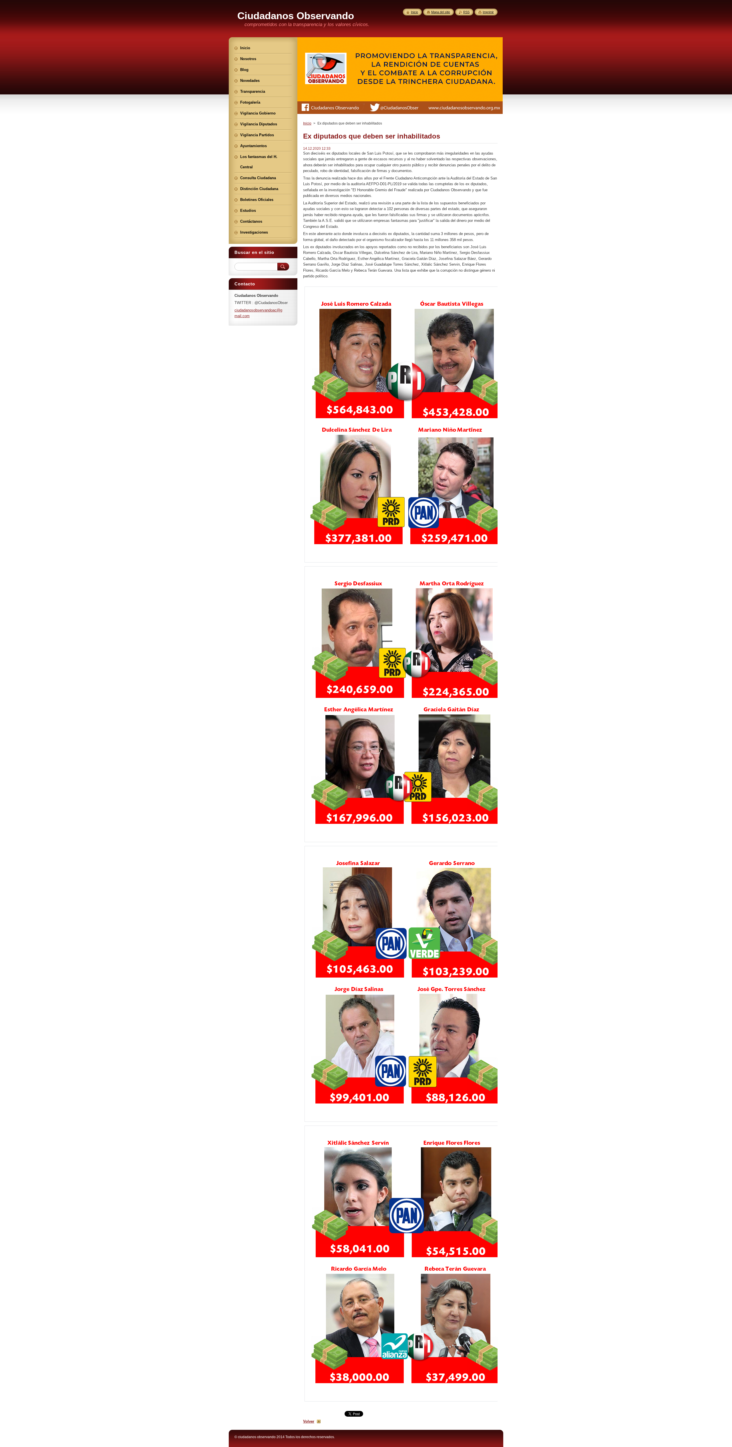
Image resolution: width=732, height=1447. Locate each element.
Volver (308, 1421)
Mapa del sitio (440, 12)
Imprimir (488, 12)
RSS (466, 12)
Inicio (307, 123)
